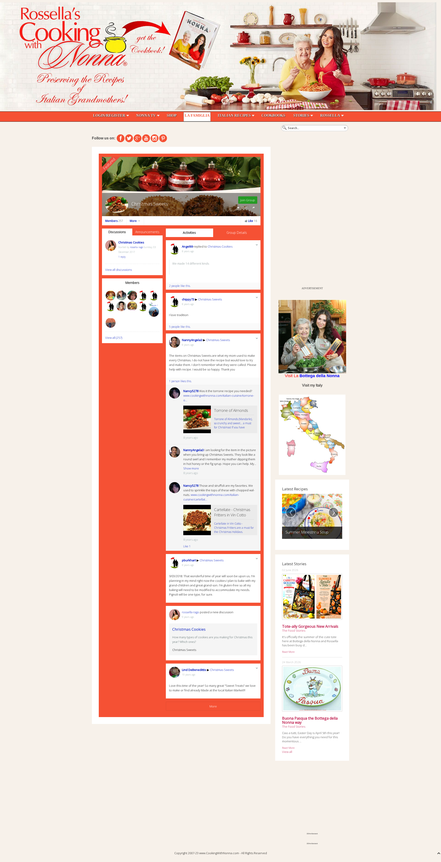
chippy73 (188, 299)
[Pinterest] (163, 138)
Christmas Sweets (210, 299)
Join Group (247, 200)
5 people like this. (180, 327)
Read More (288, 651)
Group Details (236, 232)
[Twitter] (129, 138)
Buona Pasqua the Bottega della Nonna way (310, 720)
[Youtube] (146, 138)
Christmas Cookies (131, 242)
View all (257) (113, 338)
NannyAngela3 (192, 340)
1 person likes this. (180, 381)
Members (114, 221)
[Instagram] (154, 138)
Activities (189, 232)
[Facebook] (120, 138)
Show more (191, 468)
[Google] (137, 138)
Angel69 (187, 246)
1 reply (122, 256)
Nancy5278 (190, 391)
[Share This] (253, 207)
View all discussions (118, 270)
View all (287, 752)
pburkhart (189, 560)
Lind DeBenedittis (194, 670)
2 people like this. (180, 286)
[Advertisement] (309, 216)
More (133, 221)
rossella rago (136, 247)
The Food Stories (293, 630)
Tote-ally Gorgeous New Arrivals (310, 626)
